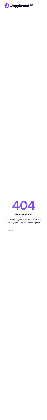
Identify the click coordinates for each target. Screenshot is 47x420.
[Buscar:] (23, 230)
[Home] (18, 5)
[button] (41, 6)
